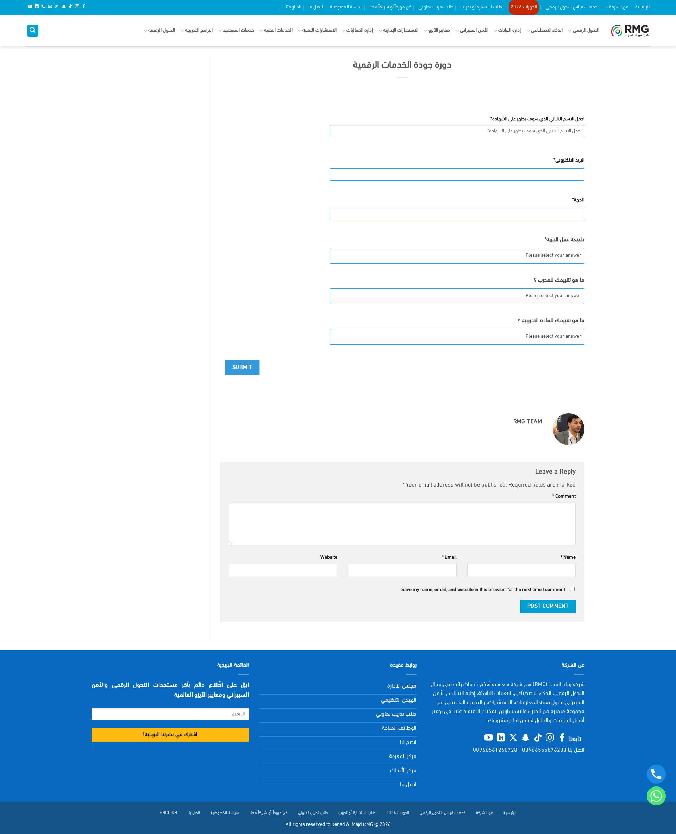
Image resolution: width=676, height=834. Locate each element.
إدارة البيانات (509, 30)
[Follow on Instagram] (77, 7)
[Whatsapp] (656, 795)
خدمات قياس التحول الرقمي (571, 7)
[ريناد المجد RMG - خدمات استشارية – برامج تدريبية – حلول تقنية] (630, 31)
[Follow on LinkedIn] (37, 7)
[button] (32, 31)
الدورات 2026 (524, 7)
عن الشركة (618, 7)
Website (328, 557)
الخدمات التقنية (278, 30)
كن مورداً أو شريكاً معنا (390, 7)
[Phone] (656, 774)
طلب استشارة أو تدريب (481, 7)
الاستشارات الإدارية (400, 30)
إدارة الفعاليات (359, 30)
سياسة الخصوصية (346, 7)
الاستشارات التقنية (319, 30)
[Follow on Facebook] (84, 7)
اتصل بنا (315, 7)
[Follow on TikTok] (70, 7)
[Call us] (43, 7)
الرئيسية (642, 7)
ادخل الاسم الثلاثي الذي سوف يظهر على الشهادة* (537, 119)
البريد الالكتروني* (568, 160)
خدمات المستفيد (238, 30)
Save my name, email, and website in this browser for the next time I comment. (482, 589)
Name (568, 557)
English (294, 7)
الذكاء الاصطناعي (547, 30)
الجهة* (578, 200)
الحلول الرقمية (161, 30)
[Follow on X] (57, 7)
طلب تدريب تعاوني (435, 7)
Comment (564, 496)
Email (449, 557)
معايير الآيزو (439, 30)
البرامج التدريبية (199, 30)
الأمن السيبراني (474, 30)
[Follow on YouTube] (30, 7)
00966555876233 (544, 750)
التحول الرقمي (586, 30)
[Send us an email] (50, 7)
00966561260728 (495, 750)
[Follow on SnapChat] (64, 7)
